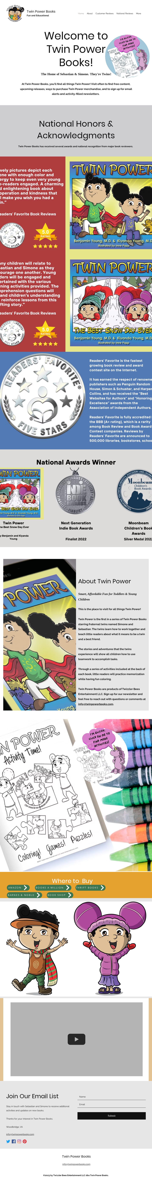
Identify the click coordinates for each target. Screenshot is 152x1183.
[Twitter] (8, 1141)
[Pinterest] (25, 1141)
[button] (127, 56)
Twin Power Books (41, 11)
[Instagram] (19, 1141)
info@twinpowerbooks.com (95, 704)
